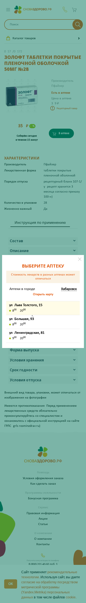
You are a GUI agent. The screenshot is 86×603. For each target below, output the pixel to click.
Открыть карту (43, 294)
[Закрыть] (80, 259)
